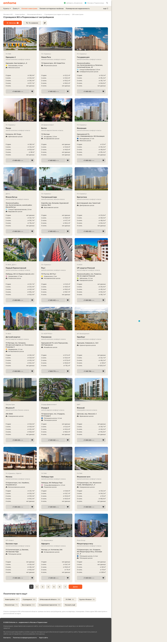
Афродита (45, 544)
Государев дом (83, 57)
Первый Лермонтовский (16, 268)
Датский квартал (13, 337)
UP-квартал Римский (86, 268)
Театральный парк (49, 197)
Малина (9, 477)
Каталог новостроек (29, 8)
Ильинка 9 (10, 408)
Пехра (8, 128)
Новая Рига (46, 57)
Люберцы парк (47, 477)
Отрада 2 (45, 408)
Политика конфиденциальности (25, 637)
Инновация (81, 128)
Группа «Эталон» (87, 599)
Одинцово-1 (11, 57)
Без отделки (28, 605)
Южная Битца (11, 197)
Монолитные (11, 605)
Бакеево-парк (12, 544)
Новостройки (11, 599)
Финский (81, 408)
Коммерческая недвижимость (78, 8)
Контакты (7, 637)
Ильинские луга (83, 477)
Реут (43, 268)
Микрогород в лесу (85, 544)
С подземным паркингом (49, 605)
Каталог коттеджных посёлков (52, 8)
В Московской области (50, 599)
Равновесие (46, 337)
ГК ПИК (70, 599)
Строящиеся (29, 599)
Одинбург (81, 337)
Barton (44, 128)
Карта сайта (43, 637)
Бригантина (82, 197)
